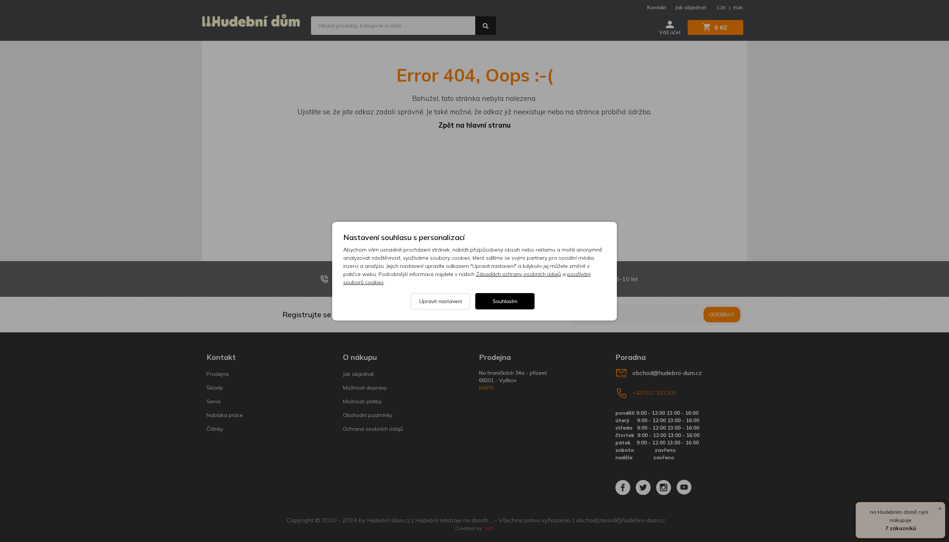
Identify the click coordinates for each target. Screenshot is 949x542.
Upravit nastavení (440, 301)
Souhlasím (505, 301)
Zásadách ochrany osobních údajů (518, 274)
